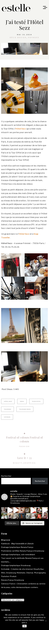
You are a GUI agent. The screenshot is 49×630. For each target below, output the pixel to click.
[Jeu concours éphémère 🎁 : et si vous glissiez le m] (39, 516)
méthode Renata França (27, 558)
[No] (45, 620)
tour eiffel (36, 401)
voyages (33, 37)
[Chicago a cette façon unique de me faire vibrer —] (16, 516)
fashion (24, 446)
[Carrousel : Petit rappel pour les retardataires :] (45, 516)
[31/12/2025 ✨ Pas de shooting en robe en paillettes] (22, 516)
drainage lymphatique (10, 554)
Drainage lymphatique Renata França (17, 547)
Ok (24, 626)
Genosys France (8, 583)
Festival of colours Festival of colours (24, 439)
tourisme (7, 409)
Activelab (5, 569)
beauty (18, 463)
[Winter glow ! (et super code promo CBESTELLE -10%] (39, 510)
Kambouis (5, 543)
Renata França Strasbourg (12, 580)
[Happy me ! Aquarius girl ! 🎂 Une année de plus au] (33, 510)
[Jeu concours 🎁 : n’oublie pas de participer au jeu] (45, 510)
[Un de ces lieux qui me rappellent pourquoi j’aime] (27, 516)
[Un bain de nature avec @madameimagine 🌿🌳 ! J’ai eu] (27, 510)
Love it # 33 (24, 458)
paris (22, 401)
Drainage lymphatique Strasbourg (16, 565)
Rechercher (6, 476)
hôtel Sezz (8, 401)
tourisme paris (25, 409)
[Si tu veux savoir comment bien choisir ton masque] (4, 510)
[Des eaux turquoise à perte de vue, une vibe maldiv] (4, 516)
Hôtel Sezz (20, 128)
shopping (30, 463)
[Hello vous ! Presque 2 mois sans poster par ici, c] (22, 510)
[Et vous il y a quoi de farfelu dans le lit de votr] (16, 510)
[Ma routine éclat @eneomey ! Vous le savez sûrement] (33, 516)
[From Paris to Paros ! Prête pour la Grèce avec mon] (10, 510)
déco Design (18, 37)
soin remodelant (28, 554)
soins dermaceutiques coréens (24, 587)
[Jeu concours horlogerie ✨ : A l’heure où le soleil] (10, 516)
